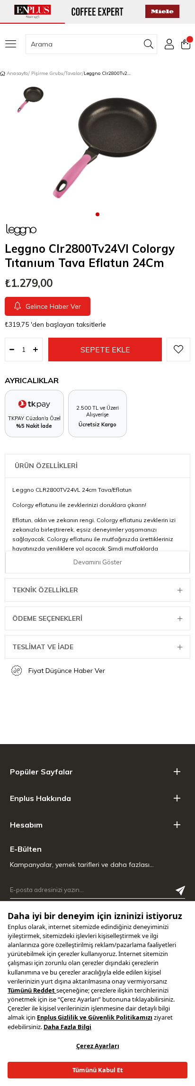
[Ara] (149, 44)
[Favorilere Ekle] (178, 349)
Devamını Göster (97, 562)
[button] (97, 214)
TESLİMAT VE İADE (42, 647)
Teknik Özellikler (45, 590)
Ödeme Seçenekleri (47, 618)
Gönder (180, 890)
